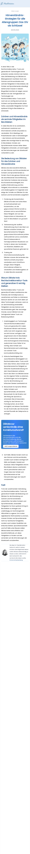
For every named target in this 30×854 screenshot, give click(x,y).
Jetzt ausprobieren (10, 446)
